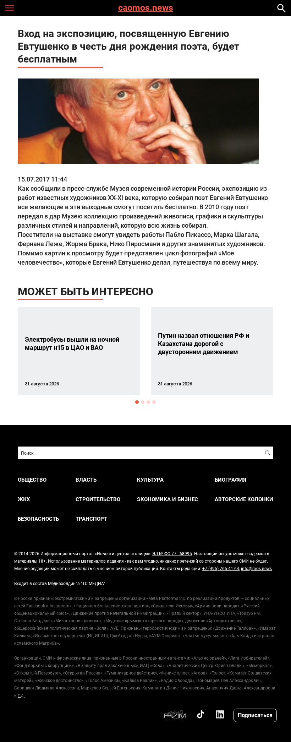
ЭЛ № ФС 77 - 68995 (172, 553)
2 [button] (142, 402)
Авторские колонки (244, 499)
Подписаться (255, 715)
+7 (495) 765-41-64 (220, 568)
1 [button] (137, 402)
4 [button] (154, 402)
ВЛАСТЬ (86, 479)
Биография (230, 479)
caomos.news (145, 8)
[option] (79, 351)
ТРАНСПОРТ (91, 518)
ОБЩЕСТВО (32, 479)
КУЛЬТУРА (150, 479)
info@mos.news (256, 568)
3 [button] (148, 402)
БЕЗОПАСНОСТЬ (38, 518)
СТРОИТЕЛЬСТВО (98, 499)
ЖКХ (24, 499)
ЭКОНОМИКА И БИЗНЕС (167, 499)
